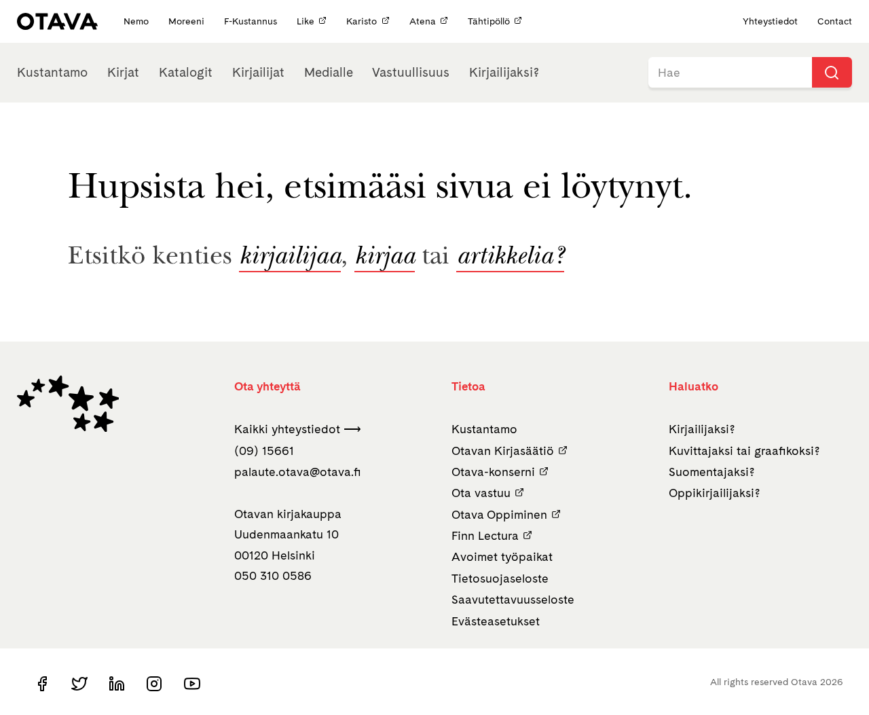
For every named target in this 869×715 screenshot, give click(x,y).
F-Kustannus (252, 21)
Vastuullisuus (410, 72)
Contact (834, 21)
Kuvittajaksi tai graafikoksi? (744, 450)
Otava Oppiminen (499, 514)
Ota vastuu (481, 492)
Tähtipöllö (489, 21)
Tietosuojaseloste (500, 578)
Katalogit (185, 72)
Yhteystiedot (770, 21)
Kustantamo (52, 72)
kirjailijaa (290, 258)
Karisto (361, 21)
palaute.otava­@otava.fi (297, 471)
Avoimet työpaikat (502, 556)
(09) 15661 (264, 450)
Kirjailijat (258, 72)
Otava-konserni (493, 471)
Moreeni (187, 21)
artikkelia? (510, 258)
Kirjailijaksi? (504, 72)
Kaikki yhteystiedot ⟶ (297, 429)
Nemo (137, 21)
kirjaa (384, 258)
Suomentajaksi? (712, 471)
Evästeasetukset (495, 621)
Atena (422, 21)
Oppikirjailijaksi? (714, 492)
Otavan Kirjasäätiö (502, 450)
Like (305, 21)
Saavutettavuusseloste (512, 599)
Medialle (328, 72)
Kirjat (123, 72)
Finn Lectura (485, 535)
